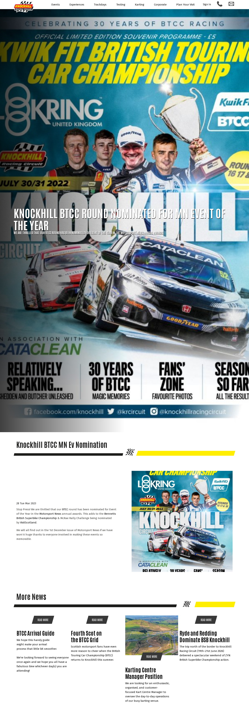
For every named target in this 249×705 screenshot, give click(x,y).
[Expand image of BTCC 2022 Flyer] (182, 571)
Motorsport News (50, 513)
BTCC (65, 509)
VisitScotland (28, 522)
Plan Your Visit (185, 4)
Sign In (207, 4)
